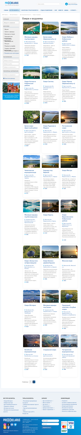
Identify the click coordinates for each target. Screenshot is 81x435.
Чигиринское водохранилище (68, 351)
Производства (8, 41)
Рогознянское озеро (67, 127)
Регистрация (74, 4)
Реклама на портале (67, 407)
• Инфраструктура (8, 402)
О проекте (73, 10)
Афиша (66, 10)
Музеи (6, 29)
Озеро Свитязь (48, 81)
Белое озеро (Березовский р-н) (49, 38)
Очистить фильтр (9, 78)
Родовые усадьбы (9, 46)
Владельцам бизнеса (67, 406)
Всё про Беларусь (14, 10)
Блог (56, 10)
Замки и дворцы (9, 31)
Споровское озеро (49, 350)
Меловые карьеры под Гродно (49, 306)
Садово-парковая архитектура (9, 49)
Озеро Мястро (67, 170)
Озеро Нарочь (48, 215)
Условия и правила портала (69, 402)
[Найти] (60, 4)
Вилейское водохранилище (30, 351)
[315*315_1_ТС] (11, 91)
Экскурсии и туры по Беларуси (29, 10)
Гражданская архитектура (7, 37)
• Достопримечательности (10, 404)
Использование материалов (69, 404)
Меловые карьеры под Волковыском (31, 216)
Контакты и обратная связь (69, 411)
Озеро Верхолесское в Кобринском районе (67, 218)
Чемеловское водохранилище (30, 171)
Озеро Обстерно (30, 305)
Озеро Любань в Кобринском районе (67, 39)
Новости (60, 10)
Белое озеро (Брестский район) (31, 127)
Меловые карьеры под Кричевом (31, 38)
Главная (6, 10)
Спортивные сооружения (7, 39)
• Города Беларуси (8, 400)
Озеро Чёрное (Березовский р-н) (68, 82)
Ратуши (6, 43)
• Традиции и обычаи (8, 406)
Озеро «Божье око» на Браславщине (31, 262)
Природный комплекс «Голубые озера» (69, 307)
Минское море (67, 261)
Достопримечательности (25, 14)
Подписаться (47, 427)
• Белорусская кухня (8, 408)
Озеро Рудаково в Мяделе (49, 127)
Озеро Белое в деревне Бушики (49, 262)
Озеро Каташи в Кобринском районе (30, 83)
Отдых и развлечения (46, 10)
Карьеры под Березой (47, 171)
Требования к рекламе (68, 409)
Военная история (9, 34)
